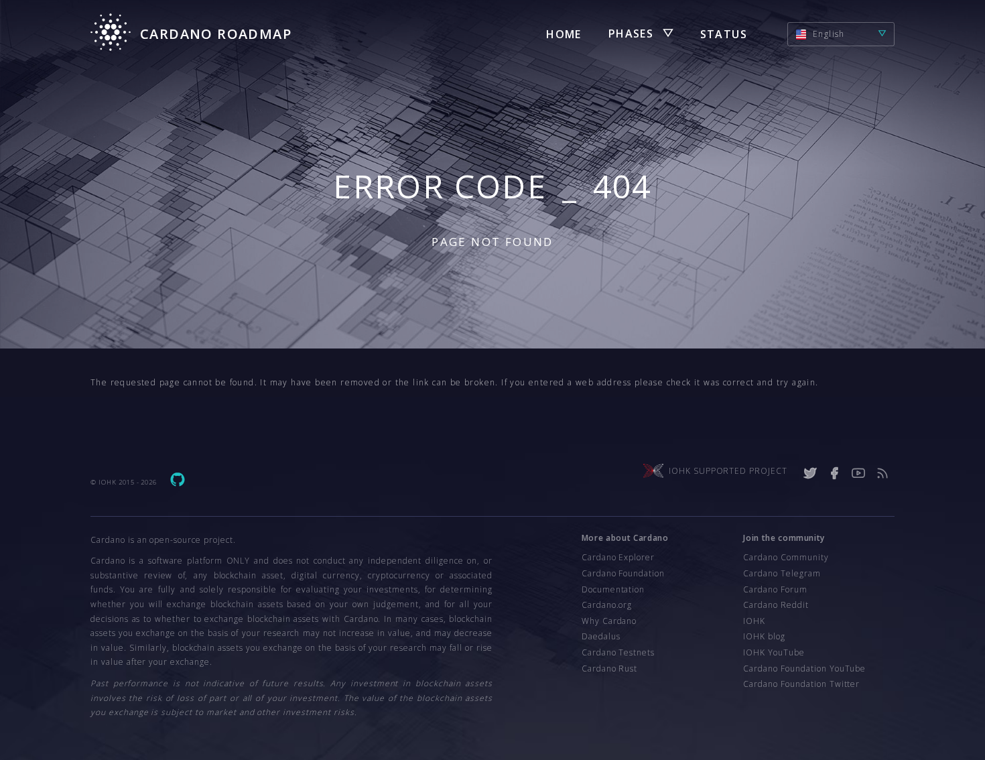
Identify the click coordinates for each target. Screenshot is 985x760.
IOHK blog (764, 636)
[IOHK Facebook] (834, 473)
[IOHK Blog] (882, 473)
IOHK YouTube (774, 652)
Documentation (613, 589)
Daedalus (601, 636)
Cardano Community (785, 557)
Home (564, 34)
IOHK (754, 621)
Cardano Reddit (775, 605)
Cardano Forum (775, 589)
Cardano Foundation (623, 573)
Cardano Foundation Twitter (801, 684)
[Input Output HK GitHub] (178, 482)
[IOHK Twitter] (810, 473)
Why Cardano (609, 621)
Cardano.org (607, 605)
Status (723, 34)
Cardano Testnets (618, 652)
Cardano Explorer (618, 557)
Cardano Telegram (781, 573)
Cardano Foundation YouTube (804, 668)
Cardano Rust (610, 668)
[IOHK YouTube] (858, 473)
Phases (630, 33)
